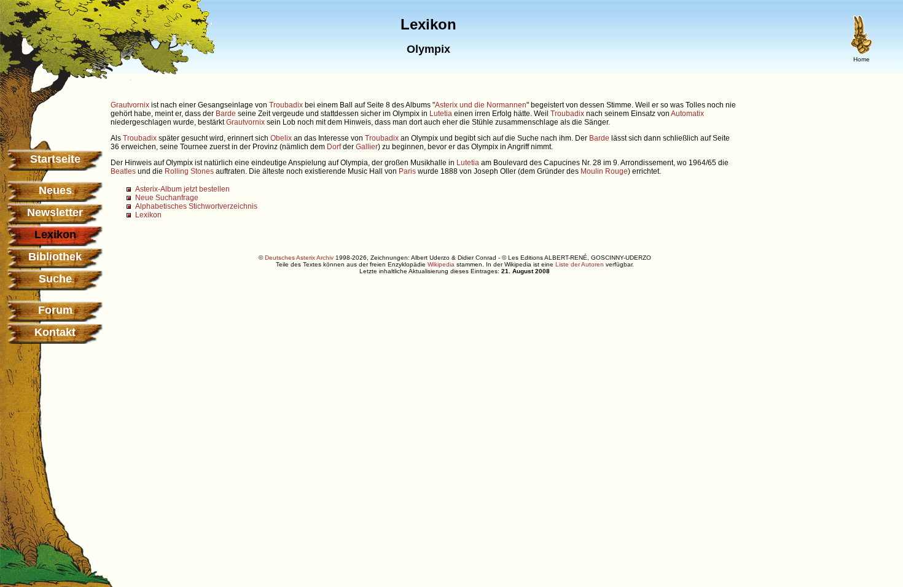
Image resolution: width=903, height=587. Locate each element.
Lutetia (440, 113)
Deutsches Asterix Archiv (299, 257)
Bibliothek (55, 257)
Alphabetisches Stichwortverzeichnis (196, 206)
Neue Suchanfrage (166, 197)
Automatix (687, 113)
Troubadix (286, 105)
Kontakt (55, 332)
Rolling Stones (189, 171)
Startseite (55, 159)
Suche (55, 279)
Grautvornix (130, 105)
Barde (226, 113)
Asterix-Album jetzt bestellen (182, 189)
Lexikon (148, 215)
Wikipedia (441, 264)
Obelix (281, 138)
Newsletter (55, 212)
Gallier (367, 146)
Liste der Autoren (579, 264)
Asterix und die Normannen (480, 105)
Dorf (334, 146)
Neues (55, 190)
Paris (407, 171)
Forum (55, 310)
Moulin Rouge (604, 171)
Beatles (123, 171)
